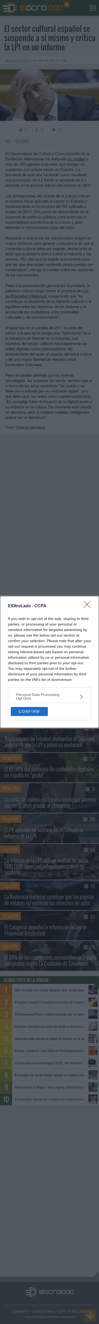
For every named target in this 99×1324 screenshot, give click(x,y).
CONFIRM (29, 711)
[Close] (89, 606)
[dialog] (49, 662)
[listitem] (49, 696)
